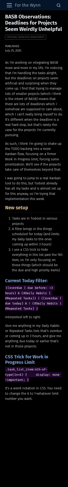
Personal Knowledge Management (25, 37)
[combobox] (58, 5)
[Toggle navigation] (9, 5)
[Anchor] (31, 207)
